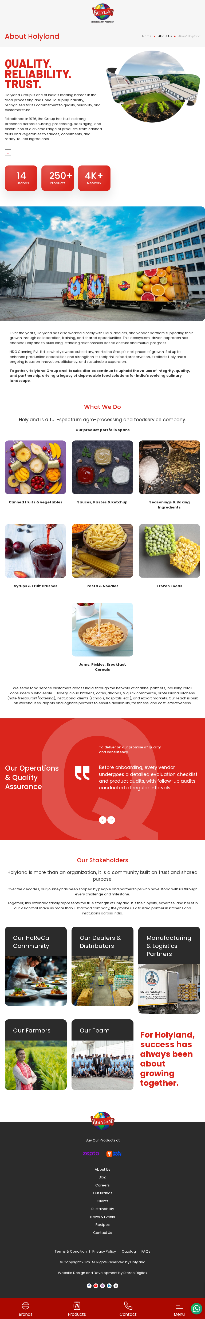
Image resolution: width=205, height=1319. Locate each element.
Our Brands (102, 1193)
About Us (165, 36)
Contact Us (102, 1232)
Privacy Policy (104, 1251)
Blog (103, 1177)
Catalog (129, 1251)
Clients (102, 1201)
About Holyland (189, 36)
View (35, 472)
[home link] (102, 1121)
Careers (102, 1185)
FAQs (145, 1251)
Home (147, 36)
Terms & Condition (71, 1251)
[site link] (102, 13)
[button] (103, 820)
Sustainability (102, 1208)
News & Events (102, 1216)
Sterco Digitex (135, 1272)
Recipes (103, 1224)
